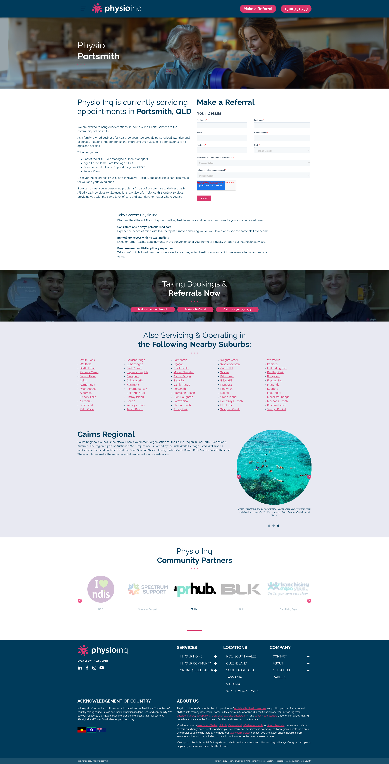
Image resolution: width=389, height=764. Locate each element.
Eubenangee (135, 364)
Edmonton (180, 360)
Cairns (84, 380)
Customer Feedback (275, 761)
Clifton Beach (182, 405)
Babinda (272, 364)
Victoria (233, 684)
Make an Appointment (152, 309)
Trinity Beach (135, 409)
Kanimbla (133, 384)
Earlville (179, 380)
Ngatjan (179, 364)
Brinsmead (227, 376)
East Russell (134, 368)
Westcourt (274, 360)
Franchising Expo (194, 609)
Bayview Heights (137, 372)
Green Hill (226, 368)
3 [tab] (278, 525)
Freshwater (274, 380)
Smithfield (86, 405)
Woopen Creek (230, 409)
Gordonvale (181, 368)
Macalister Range (278, 397)
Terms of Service (236, 761)
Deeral (224, 392)
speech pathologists (266, 715)
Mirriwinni (86, 401)
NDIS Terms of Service (255, 761)
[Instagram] (94, 668)
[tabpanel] (274, 477)
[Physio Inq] (116, 8)
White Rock (87, 360)
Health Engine (288, 609)
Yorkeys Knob (136, 405)
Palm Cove (87, 409)
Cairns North (135, 380)
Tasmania (234, 677)
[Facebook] (87, 668)
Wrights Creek (229, 360)
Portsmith (180, 388)
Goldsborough (136, 360)
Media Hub (281, 670)
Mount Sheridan (184, 372)
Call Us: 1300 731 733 (237, 309)
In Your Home (191, 656)
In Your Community (196, 663)
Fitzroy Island (135, 397)
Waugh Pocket (276, 409)
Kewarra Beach (277, 405)
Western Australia (242, 691)
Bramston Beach (184, 392)
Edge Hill (226, 380)
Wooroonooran (230, 364)
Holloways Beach (231, 401)
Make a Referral (258, 9)
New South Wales (241, 656)
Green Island (228, 397)
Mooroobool (88, 388)
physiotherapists (186, 715)
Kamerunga (87, 384)
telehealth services (240, 732)
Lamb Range (182, 384)
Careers (279, 677)
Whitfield (85, 364)
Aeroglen (133, 376)
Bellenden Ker (136, 392)
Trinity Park (181, 409)
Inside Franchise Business (241, 609)
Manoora (226, 384)
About (278, 663)
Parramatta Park (137, 388)
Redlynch (226, 388)
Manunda (273, 384)
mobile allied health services (250, 708)
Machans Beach (277, 401)
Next (309, 476)
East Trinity (274, 392)
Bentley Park (275, 372)
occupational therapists (209, 715)
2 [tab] (273, 525)
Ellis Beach (227, 405)
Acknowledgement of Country (299, 761)
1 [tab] (269, 525)
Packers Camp (89, 372)
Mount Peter (88, 376)
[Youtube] (101, 668)
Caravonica (181, 401)
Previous (239, 476)
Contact (280, 656)
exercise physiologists (236, 715)
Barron (131, 401)
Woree (224, 372)
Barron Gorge (182, 376)
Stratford (272, 388)
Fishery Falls (88, 397)
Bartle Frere (87, 368)
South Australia (240, 670)
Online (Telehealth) (196, 670)
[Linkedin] (79, 668)
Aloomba (86, 392)
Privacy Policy (221, 761)
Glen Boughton (183, 397)
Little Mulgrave (277, 368)
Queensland (236, 663)
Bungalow (273, 376)
